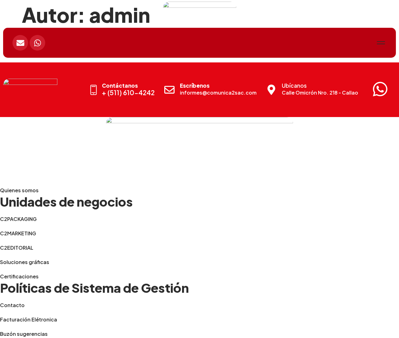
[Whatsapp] (37, 43)
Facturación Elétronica (28, 319)
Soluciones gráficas (24, 262)
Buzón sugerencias (24, 334)
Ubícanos (294, 85)
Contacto (12, 305)
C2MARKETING (18, 233)
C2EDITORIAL (16, 247)
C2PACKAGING (18, 219)
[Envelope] (20, 43)
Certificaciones (19, 276)
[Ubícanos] (271, 90)
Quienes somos (19, 190)
